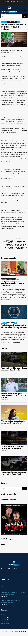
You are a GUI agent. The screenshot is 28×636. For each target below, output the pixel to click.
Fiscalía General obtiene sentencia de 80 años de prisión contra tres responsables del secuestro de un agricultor (14, 327)
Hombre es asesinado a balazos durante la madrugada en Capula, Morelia (13, 473)
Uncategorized (4, 623)
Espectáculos (4, 616)
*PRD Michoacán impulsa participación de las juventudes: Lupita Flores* (13, 422)
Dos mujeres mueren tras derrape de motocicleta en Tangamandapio (12, 447)
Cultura (3, 614)
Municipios (3, 619)
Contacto (21, 1)
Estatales (3, 22)
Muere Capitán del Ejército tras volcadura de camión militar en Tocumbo (14, 369)
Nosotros (15, 1)
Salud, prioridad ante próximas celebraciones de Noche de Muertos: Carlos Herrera (12, 284)
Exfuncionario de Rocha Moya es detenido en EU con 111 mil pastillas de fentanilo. (13, 395)
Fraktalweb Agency (22, 631)
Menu (25, 10)
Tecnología (3, 621)
